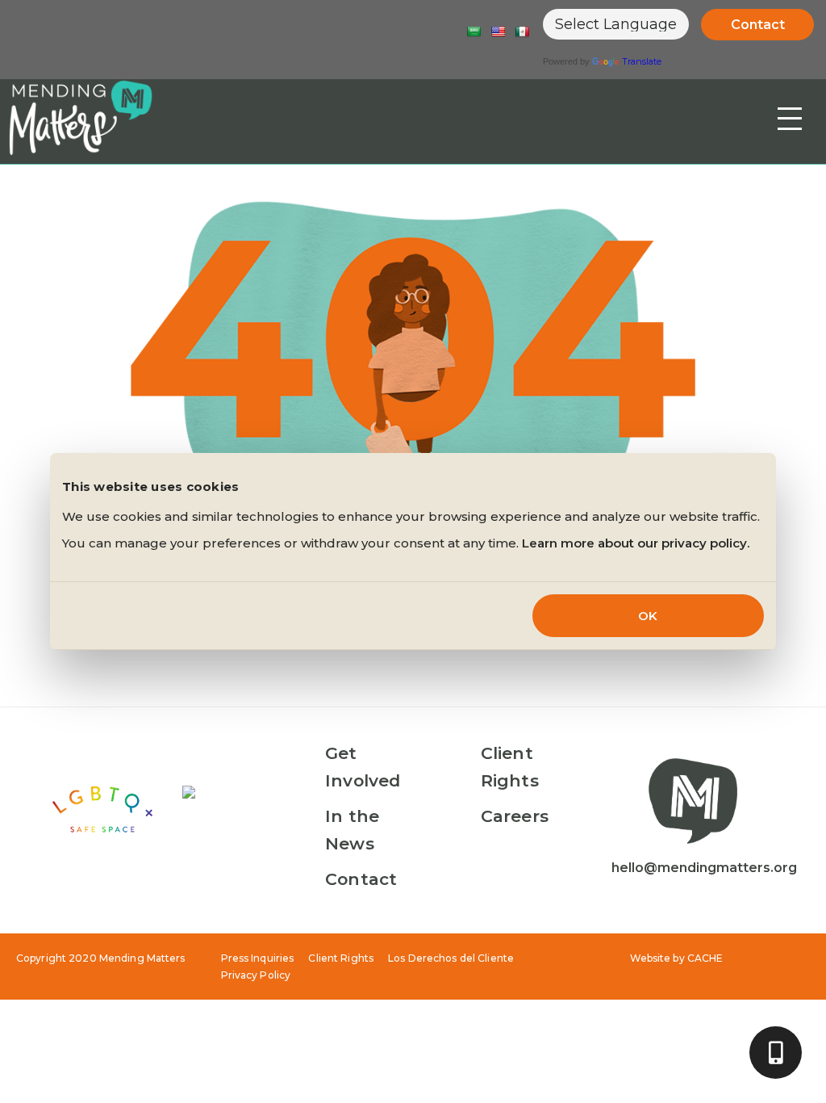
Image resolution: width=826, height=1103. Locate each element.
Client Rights (340, 958)
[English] (497, 31)
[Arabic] (473, 31)
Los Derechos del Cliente (451, 958)
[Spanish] (522, 31)
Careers (515, 816)
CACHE (705, 958)
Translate (641, 61)
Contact (758, 24)
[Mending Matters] (80, 117)
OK (647, 615)
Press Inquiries (257, 958)
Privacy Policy (256, 975)
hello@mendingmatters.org (704, 867)
